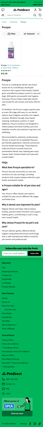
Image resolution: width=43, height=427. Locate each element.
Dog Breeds (7, 279)
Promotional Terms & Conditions (16, 351)
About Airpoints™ (9, 325)
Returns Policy (8, 355)
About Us (6, 302)
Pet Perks (6, 321)
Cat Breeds (6, 283)
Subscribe (34, 253)
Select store (37, 4)
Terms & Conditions (10, 344)
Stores (4, 298)
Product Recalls (8, 286)
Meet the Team (8, 306)
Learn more (5, 5)
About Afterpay (8, 328)
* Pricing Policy (8, 366)
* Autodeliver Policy (10, 347)
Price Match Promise (10, 359)
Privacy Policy (8, 340)
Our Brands (6, 313)
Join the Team (10, 309)
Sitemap (23, 423)
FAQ (3, 267)
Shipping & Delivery (10, 271)
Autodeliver (7, 317)
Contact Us (6, 275)
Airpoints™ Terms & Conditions (15, 363)
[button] (3, 10)
